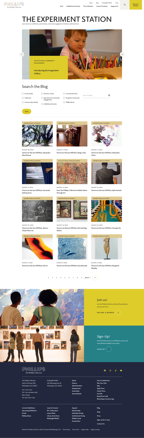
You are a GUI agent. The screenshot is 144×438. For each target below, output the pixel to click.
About (91, 3)
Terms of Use (75, 429)
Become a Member (136, 5)
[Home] (33, 373)
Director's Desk (49, 94)
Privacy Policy (66, 429)
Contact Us (100, 424)
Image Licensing (95, 429)
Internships (75, 391)
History (74, 383)
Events (24, 413)
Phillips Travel (76, 418)
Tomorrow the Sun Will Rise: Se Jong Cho (106, 228)
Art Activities (28, 94)
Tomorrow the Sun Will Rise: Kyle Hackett (106, 190)
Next (122, 54)
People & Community (73, 98)
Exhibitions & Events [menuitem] (73, 6)
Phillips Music (70, 102)
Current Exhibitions (28, 408)
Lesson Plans (51, 413)
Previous (22, 54)
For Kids (99, 394)
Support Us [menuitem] (114, 6)
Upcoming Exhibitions (29, 410)
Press (98, 416)
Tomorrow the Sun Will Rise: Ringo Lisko (71, 153)
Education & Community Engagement (52, 99)
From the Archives (72, 94)
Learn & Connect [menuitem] (102, 6)
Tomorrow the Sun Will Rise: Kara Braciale (72, 266)
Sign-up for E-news (103, 420)
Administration (77, 386)
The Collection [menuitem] (88, 6)
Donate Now (76, 421)
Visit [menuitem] (61, 6)
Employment (76, 388)
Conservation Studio (31, 102)
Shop (117, 3)
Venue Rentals (76, 394)
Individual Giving (77, 413)
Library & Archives (53, 416)
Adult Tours (101, 388)
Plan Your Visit (102, 383)
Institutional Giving (78, 416)
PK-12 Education (52, 410)
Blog (97, 3)
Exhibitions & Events (50, 104)
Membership (76, 410)
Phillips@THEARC (107, 3)
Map (98, 386)
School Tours (101, 391)
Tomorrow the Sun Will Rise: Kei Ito (35, 266)
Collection (27, 98)
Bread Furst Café (102, 396)
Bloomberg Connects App (105, 399)
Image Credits (85, 429)
